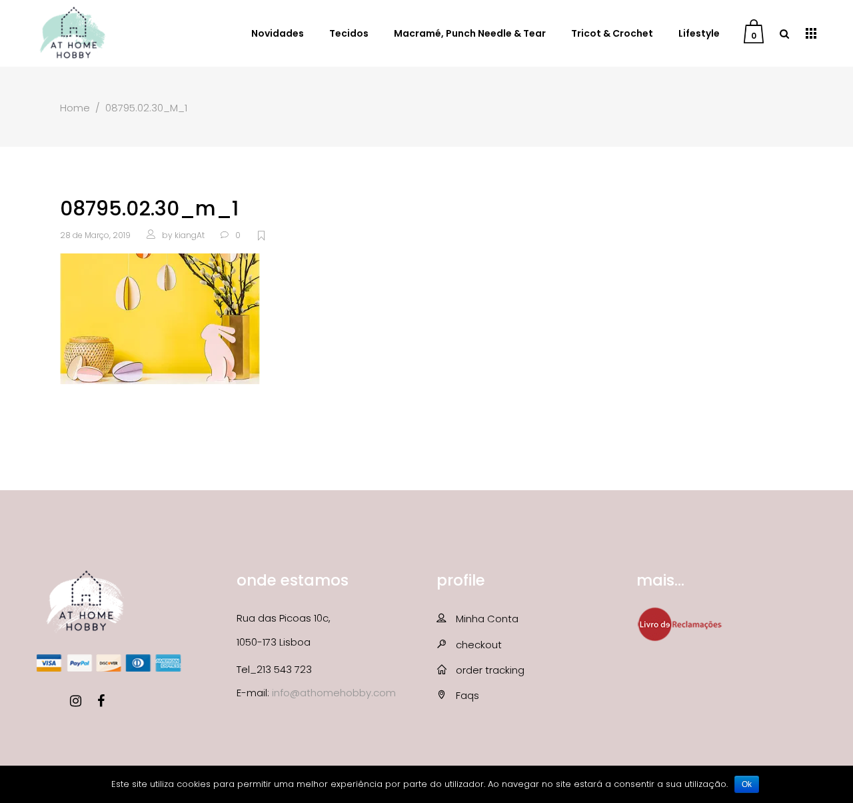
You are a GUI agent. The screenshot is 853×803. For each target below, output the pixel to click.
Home (75, 108)
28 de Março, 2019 (95, 235)
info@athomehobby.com (334, 693)
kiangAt (190, 235)
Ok (747, 784)
